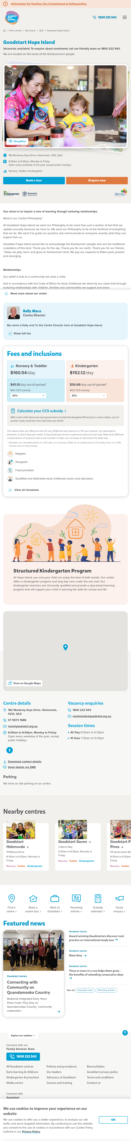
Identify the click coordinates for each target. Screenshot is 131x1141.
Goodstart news (85, 990)
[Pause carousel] (9, 73)
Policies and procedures (62, 1066)
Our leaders (54, 1072)
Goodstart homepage (12, 17)
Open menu (124, 17)
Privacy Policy (31, 1131)
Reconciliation (96, 1066)
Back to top (125, 1033)
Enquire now (97, 180)
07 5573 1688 (17, 720)
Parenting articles (106, 990)
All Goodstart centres (19, 1066)
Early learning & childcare (22, 1072)
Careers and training (59, 1083)
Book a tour (34, 180)
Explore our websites (21, 1035)
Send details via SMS (22, 767)
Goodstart (16, 844)
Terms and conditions (100, 1077)
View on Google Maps (27, 683)
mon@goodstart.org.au (23, 726)
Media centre (14, 1083)
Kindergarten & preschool (22, 1077)
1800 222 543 (107, 17)
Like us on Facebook (9, 750)
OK (113, 1120)
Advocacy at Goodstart (61, 1077)
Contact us (93, 1083)
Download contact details (24, 761)
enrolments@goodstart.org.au (92, 716)
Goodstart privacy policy (102, 1072)
